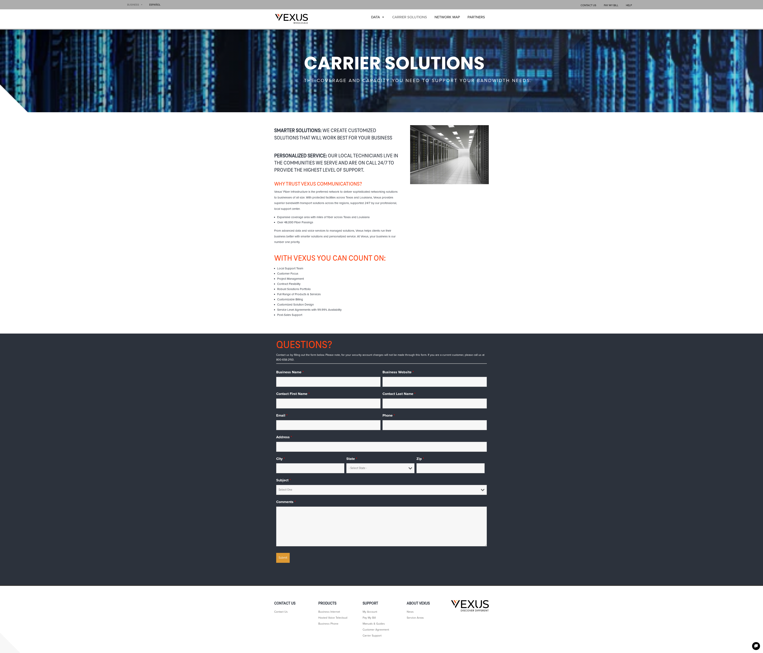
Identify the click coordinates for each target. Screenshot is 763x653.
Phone (388, 415)
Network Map (447, 17)
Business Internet (329, 611)
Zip (420, 459)
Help (629, 5)
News (410, 611)
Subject (283, 480)
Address (284, 437)
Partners (476, 17)
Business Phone (328, 623)
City (280, 459)
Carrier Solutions (409, 17)
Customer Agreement (376, 629)
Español (155, 4)
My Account (370, 611)
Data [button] (375, 17)
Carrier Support (372, 635)
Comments (286, 502)
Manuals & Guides (374, 623)
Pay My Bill (611, 5)
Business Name (290, 372)
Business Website (398, 372)
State (351, 459)
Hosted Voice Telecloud (332, 617)
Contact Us (588, 5)
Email (282, 415)
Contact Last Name (398, 394)
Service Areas (415, 617)
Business (133, 4)
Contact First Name (293, 394)
